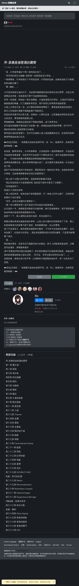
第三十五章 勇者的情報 (16, 517)
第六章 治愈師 (12, 385)
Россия (69, 545)
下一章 (63, 277)
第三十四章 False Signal (17, 513)
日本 (40, 545)
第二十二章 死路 (13, 451)
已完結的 (17, 16)
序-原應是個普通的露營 (20, 62)
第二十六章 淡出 (13, 468)
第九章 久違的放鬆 (14, 398)
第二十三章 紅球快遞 (15, 455)
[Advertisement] (39, 45)
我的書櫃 (48, 16)
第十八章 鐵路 (12, 435)
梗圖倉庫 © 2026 (9, 551)
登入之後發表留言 (10, 322)
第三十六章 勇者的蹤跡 (16, 521)
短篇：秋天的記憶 (14, 476)
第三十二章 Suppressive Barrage (21, 497)
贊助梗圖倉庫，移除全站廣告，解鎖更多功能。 (27, 582)
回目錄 (39, 277)
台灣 (22, 545)
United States (31, 545)
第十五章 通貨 (12, 422)
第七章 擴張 (11, 389)
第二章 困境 (11, 369)
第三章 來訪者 (12, 373)
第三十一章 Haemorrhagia (18, 492)
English (38, 542)
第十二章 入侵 (12, 410)
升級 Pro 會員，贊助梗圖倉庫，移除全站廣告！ (22, 8)
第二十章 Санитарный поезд (19, 443)
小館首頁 (9, 16)
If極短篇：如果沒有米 (16, 501)
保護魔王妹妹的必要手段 (13, 26)
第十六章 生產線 (13, 426)
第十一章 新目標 (13, 406)
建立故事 (32, 16)
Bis (9, 22)
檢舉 (34, 67)
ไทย (62, 545)
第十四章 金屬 (12, 418)
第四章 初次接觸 (13, 377)
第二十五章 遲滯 (13, 464)
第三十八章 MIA (13, 530)
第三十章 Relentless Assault (19, 488)
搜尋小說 (24, 16)
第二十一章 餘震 (13, 447)
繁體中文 (22, 542)
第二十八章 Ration (14, 480)
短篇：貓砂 (11, 509)
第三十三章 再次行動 (15, 505)
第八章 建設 (11, 393)
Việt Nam (55, 545)
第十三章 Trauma (13, 414)
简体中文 (30, 542)
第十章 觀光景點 (13, 402)
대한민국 (47, 545)
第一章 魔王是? (13, 365)
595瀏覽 (26, 283)
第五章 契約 (11, 381)
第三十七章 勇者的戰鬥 (16, 526)
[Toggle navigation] (74, 3)
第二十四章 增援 (13, 459)
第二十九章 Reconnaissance (18, 484)
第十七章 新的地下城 (15, 431)
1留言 (20, 283)
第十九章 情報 (12, 439)
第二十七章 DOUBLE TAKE (18, 472)
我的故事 (40, 16)
